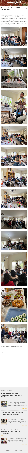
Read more (24, 408)
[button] (26, 8)
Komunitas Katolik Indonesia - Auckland (14, 3)
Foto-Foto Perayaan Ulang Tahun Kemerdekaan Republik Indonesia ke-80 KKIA (12, 395)
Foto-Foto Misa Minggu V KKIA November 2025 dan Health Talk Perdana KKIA (10, 432)
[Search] (26, 3)
